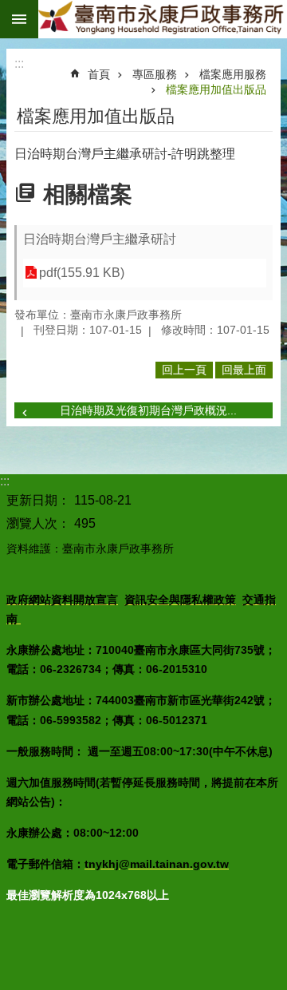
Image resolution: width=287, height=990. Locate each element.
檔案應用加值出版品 (216, 89)
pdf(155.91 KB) (81, 272)
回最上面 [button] (244, 369)
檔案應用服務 (232, 74)
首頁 (99, 74)
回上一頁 (184, 369)
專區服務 (154, 74)
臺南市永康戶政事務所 (162, 19)
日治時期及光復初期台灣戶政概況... (148, 410)
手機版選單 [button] (19, 19)
